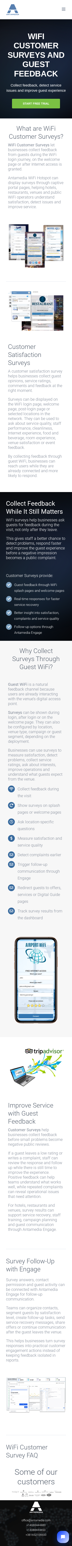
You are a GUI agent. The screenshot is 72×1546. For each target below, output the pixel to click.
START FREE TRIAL (36, 103)
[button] (63, 1537)
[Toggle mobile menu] (64, 9)
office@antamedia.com (36, 1520)
